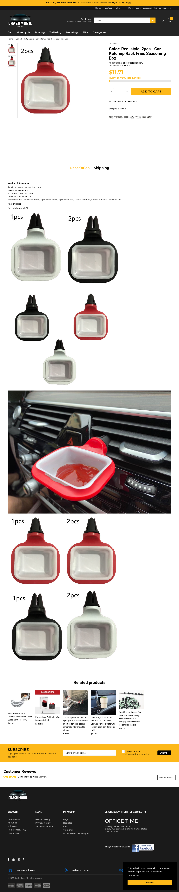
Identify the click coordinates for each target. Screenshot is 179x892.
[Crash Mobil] (20, 20)
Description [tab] (80, 168)
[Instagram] (19, 859)
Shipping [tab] (101, 168)
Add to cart (151, 91)
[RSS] (24, 859)
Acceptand (135, 752)
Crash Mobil (114, 43)
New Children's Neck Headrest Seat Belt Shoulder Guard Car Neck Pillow (20, 716)
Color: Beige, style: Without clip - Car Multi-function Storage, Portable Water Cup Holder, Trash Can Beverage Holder (103, 723)
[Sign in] (163, 20)
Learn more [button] (133, 875)
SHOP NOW (125, 3)
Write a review (166, 777)
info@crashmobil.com (162, 8)
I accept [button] (150, 882)
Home (10, 39)
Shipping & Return (117, 109)
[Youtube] (13, 859)
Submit (164, 752)
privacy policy (142, 754)
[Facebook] (8, 859)
